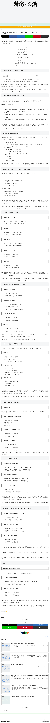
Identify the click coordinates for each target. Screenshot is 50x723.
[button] (45, 36)
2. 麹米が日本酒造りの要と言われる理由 (22, 51)
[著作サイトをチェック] (22, 633)
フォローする (4, 611)
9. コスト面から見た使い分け (20, 62)
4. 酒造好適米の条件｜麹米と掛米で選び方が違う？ (24, 54)
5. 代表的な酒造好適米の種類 (20, 55)
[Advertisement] (25, 15)
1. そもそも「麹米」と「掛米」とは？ (21, 49)
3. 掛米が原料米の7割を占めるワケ (21, 52)
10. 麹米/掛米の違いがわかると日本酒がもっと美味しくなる (25, 63)
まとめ (16, 65)
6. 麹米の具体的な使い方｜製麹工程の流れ (22, 57)
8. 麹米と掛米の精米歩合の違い (20, 60)
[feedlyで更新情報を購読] (26, 633)
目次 (23, 47)
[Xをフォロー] (24, 633)
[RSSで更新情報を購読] (28, 633)
